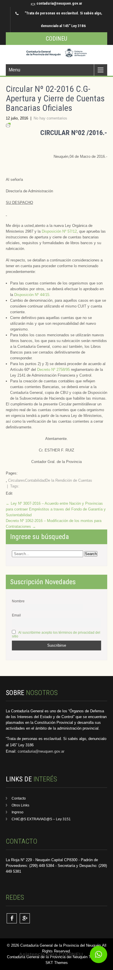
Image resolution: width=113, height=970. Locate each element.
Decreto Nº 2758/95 (54, 369)
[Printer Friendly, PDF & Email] (8, 126)
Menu (14, 69)
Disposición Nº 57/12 (59, 231)
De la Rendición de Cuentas (68, 480)
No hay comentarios (50, 118)
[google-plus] (25, 918)
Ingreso (17, 812)
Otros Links (20, 805)
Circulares (16, 480)
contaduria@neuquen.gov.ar (59, 3)
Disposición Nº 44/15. (32, 295)
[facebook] (12, 918)
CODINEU (56, 38)
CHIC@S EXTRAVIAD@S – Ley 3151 (41, 819)
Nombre (18, 601)
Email (16, 615)
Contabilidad (35, 480)
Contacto (19, 798)
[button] (98, 954)
